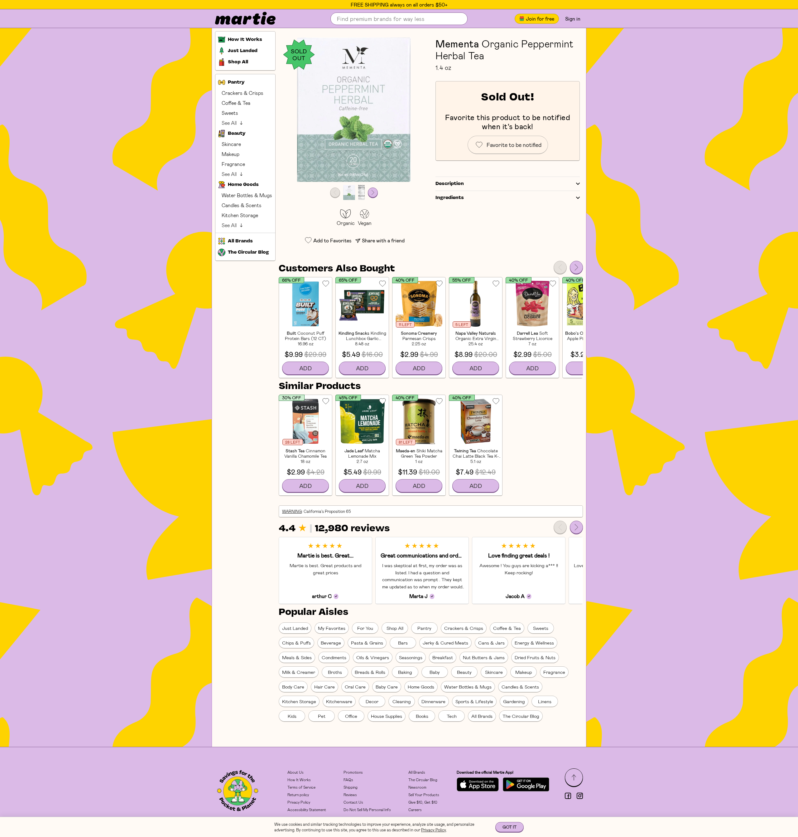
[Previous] (560, 267)
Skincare (231, 144)
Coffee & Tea (236, 103)
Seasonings (410, 657)
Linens (544, 701)
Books (422, 716)
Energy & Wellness (534, 642)
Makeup (230, 154)
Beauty (464, 672)
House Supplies (386, 716)
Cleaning (401, 701)
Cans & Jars (491, 642)
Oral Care (355, 686)
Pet (321, 716)
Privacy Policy (298, 802)
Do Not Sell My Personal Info (367, 809)
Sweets (230, 113)
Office (351, 716)
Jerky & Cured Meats (445, 642)
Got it (509, 827)
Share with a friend (383, 240)
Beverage (331, 642)
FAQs (348, 779)
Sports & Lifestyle (474, 701)
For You (365, 628)
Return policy (298, 794)
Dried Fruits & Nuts (535, 657)
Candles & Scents (242, 205)
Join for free (540, 19)
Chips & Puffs (296, 642)
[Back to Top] (574, 777)
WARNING (292, 511)
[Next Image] (373, 192)
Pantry (424, 628)
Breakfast (442, 657)
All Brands (482, 716)
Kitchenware (339, 701)
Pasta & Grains (367, 642)
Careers (415, 809)
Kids (292, 716)
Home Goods (421, 686)
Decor (372, 701)
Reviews (350, 794)
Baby (435, 672)
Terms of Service (301, 787)
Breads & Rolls (370, 672)
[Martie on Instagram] (580, 796)
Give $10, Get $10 (422, 802)
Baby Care (387, 686)
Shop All (395, 628)
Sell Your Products (423, 794)
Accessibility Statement (306, 809)
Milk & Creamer (298, 672)
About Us (295, 772)
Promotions (353, 772)
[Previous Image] (335, 192)
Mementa (457, 43)
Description (449, 183)
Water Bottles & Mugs (247, 195)
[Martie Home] (240, 19)
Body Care (293, 686)
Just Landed (295, 628)
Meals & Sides (297, 657)
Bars (403, 642)
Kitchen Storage (240, 215)
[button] (354, 109)
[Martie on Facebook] (568, 796)
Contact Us (353, 802)
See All (229, 123)
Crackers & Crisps (242, 93)
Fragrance (233, 164)
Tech (452, 716)
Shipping (351, 787)
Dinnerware (433, 701)
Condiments (334, 657)
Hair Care (324, 686)
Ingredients (449, 197)
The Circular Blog (520, 716)
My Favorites (331, 628)
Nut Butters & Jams (484, 657)
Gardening (514, 701)
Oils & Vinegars (372, 657)
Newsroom (417, 787)
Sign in (572, 19)
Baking (405, 672)
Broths (335, 672)
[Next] (576, 267)
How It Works (299, 779)
